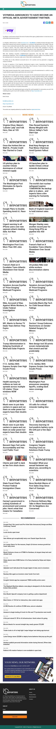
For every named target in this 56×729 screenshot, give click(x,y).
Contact (31, 699)
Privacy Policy (32, 694)
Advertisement (32, 697)
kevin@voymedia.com (8, 101)
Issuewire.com (24, 42)
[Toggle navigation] (3, 9)
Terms (30, 692)
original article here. (35, 109)
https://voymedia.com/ (36, 91)
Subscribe (15, 716)
